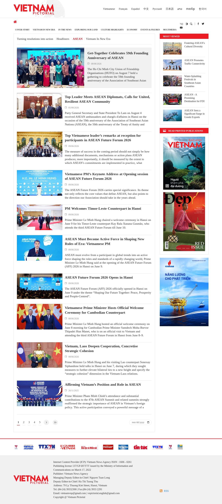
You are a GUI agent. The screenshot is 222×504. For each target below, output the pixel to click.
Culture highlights (112, 29)
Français (123, 8)
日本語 (170, 8)
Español (135, 8)
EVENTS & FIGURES (150, 29)
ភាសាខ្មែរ (190, 8)
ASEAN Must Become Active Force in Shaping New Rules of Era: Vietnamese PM (104, 241)
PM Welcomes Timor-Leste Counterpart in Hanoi (103, 208)
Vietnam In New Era (44, 29)
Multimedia (169, 29)
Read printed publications (185, 130)
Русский (157, 8)
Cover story (22, 29)
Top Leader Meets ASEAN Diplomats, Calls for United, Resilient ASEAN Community (107, 99)
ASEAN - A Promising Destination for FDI (194, 98)
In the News (65, 29)
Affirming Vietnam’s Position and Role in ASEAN (103, 384)
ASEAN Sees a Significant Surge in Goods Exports (194, 114)
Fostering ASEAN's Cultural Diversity (194, 44)
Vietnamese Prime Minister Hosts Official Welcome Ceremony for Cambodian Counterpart (104, 310)
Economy (132, 29)
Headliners (63, 38)
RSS (166, 490)
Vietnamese (109, 8)
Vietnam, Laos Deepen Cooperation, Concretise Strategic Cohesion (101, 348)
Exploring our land (86, 29)
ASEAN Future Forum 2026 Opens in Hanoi (99, 277)
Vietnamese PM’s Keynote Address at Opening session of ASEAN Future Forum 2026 (106, 176)
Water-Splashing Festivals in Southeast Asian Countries (192, 81)
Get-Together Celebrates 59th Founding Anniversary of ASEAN (117, 55)
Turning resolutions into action (35, 38)
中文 (146, 8)
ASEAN (78, 38)
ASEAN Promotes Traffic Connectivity (194, 62)
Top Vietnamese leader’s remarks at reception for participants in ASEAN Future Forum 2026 (103, 137)
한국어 (203, 8)
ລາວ (179, 8)
